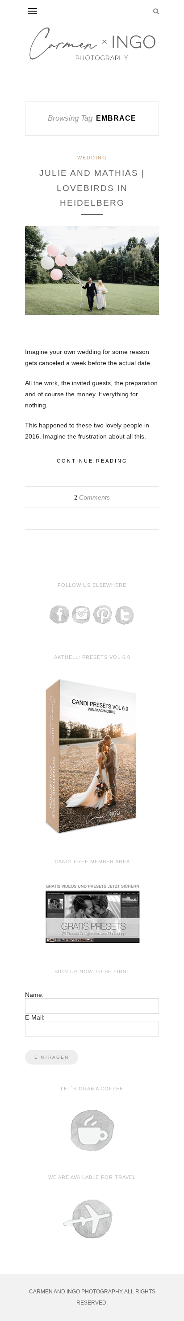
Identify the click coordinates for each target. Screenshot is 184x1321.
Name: (34, 994)
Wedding (92, 157)
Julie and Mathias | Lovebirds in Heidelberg (92, 187)
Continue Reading (92, 460)
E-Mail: (35, 1017)
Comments (92, 497)
